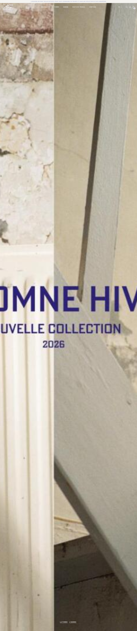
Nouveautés (45, 7)
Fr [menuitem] (119, 7)
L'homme (72, 622)
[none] (120, 7)
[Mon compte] (130, 7)
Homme (65, 7)
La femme (64, 622)
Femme (56, 7)
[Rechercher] (127, 7)
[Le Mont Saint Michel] (8, 7)
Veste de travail (78, 7)
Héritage (92, 7)
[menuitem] (120, 7)
